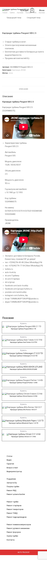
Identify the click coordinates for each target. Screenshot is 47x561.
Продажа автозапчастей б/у (17, 58)
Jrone (10, 73)
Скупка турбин (12, 536)
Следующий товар (33, 18)
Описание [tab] (23, 89)
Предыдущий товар (14, 18)
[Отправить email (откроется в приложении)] (31, 3)
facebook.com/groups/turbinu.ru (18, 289)
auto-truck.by (10, 272)
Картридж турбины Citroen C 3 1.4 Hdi (23, 436)
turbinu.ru (9, 269)
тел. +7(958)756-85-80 (14, 262)
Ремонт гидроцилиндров (17, 517)
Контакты (11, 540)
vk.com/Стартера (12, 279)
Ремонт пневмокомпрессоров (19, 525)
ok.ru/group (10, 282)
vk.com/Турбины (12, 276)
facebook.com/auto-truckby (16, 285)
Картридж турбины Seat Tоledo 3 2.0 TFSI (23, 342)
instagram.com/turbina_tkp (16, 295)
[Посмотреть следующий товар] (43, 18)
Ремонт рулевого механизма (18, 528)
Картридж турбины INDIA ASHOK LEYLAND (23, 369)
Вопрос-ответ (12, 468)
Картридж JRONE (19, 70)
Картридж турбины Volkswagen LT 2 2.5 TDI (23, 356)
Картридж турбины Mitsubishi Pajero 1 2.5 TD (23, 423)
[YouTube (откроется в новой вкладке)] (28, 3)
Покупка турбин (13, 487)
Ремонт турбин (12, 502)
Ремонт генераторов (15, 509)
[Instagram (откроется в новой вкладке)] (22, 3)
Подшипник (11, 479)
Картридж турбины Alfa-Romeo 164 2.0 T (23, 409)
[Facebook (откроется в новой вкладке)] (16, 3)
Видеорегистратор (14, 471)
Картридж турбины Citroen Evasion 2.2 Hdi (23, 396)
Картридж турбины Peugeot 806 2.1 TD (23, 329)
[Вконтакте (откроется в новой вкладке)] (19, 3)
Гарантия (10, 464)
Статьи (9, 456)
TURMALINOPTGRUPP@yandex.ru (24, 299)
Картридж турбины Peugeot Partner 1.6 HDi (23, 382)
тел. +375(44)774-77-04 (15, 266)
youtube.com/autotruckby (16, 292)
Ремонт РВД (11, 490)
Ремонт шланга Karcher (16, 494)
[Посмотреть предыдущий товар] (4, 18)
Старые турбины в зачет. (15, 42)
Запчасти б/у (12, 483)
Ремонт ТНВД (12, 513)
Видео (9, 460)
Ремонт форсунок (14, 532)
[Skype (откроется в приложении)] (25, 3)
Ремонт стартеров (14, 506)
